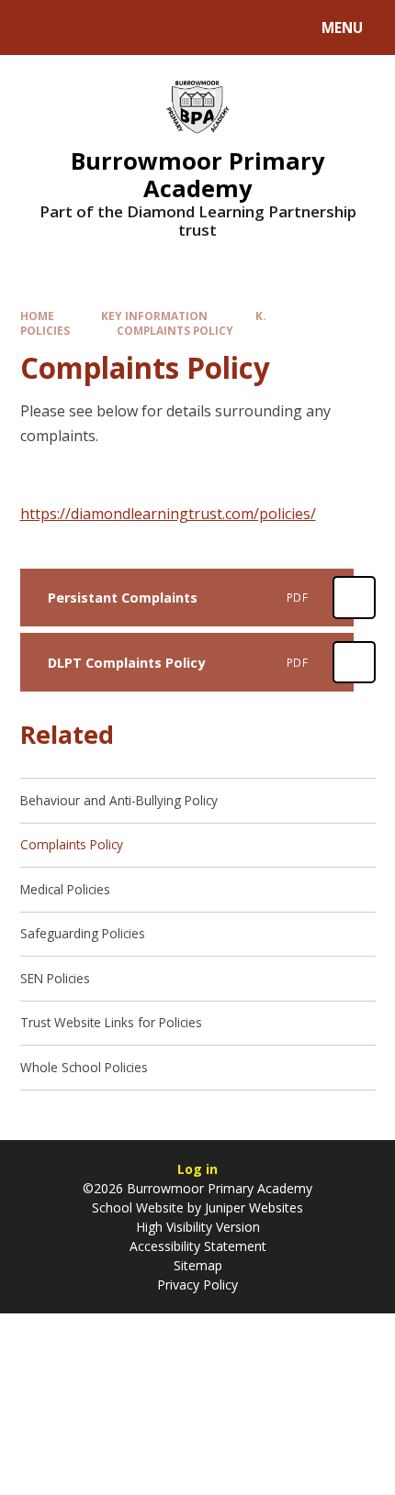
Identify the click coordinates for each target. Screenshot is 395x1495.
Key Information (154, 315)
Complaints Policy (175, 330)
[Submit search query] (231, 25)
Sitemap (198, 1265)
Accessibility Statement (198, 1246)
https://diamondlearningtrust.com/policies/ (168, 514)
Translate (158, 30)
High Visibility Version (198, 1226)
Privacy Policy (197, 1284)
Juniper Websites (254, 1207)
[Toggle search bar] (36, 27)
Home (37, 315)
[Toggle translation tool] (83, 27)
